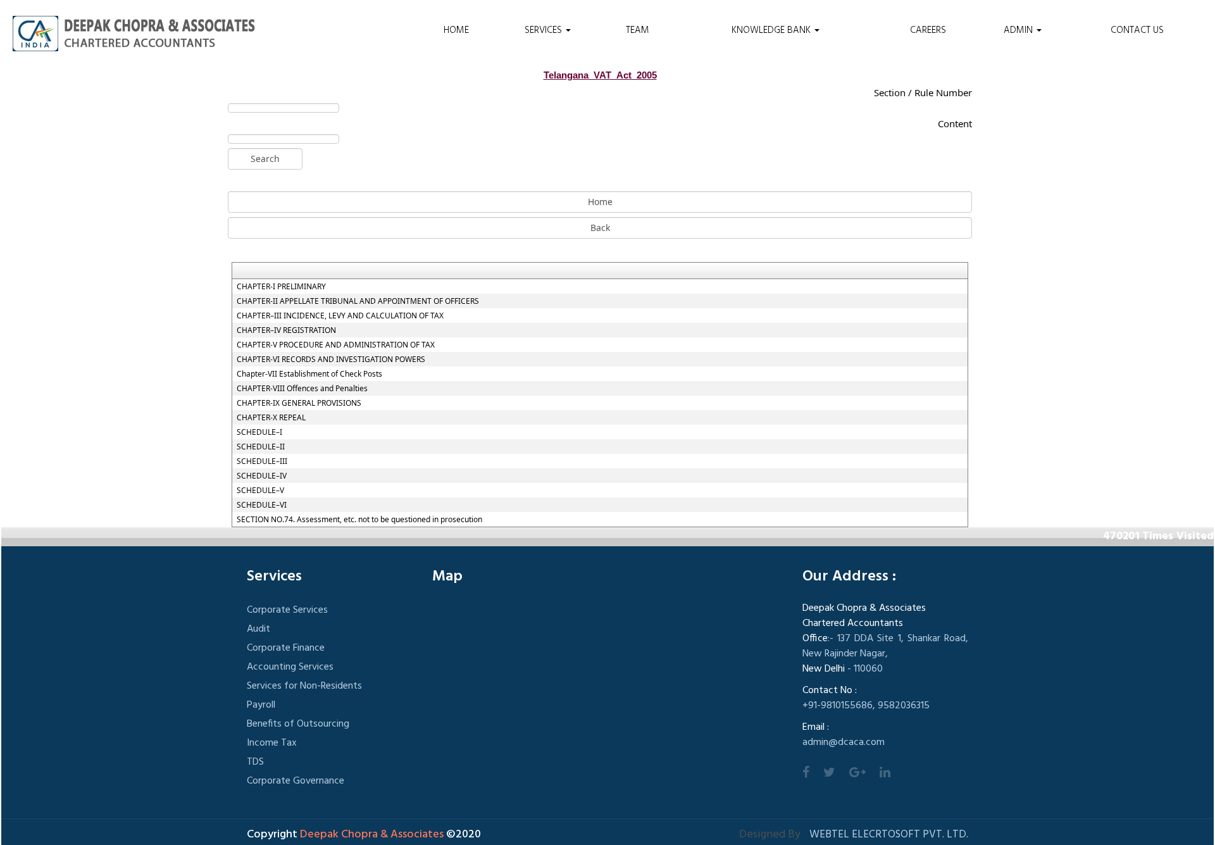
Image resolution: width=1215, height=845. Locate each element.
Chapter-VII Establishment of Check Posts (309, 374)
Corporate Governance (295, 781)
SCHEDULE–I (259, 432)
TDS (255, 762)
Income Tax (272, 743)
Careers (928, 30)
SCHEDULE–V (260, 490)
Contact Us (1137, 30)
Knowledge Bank (772, 30)
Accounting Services (290, 667)
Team (637, 30)
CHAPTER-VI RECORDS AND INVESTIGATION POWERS (331, 359)
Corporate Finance (286, 648)
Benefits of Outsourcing (298, 724)
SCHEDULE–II (261, 447)
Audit (258, 629)
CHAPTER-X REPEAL (271, 418)
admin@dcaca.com (843, 742)
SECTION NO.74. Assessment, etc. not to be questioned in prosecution (359, 520)
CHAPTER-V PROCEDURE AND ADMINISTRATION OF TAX (336, 345)
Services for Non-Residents (304, 686)
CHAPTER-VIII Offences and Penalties (302, 389)
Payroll (261, 705)
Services (544, 30)
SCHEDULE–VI (262, 505)
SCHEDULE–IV (262, 476)
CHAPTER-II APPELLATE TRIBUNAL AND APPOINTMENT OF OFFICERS (358, 301)
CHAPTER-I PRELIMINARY (281, 287)
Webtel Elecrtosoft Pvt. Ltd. (888, 834)
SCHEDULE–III (262, 461)
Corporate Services (287, 610)
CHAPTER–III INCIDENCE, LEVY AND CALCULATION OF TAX (340, 316)
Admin (1019, 30)
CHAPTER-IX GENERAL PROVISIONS (299, 403)
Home (456, 30)
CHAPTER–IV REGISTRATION (286, 330)
